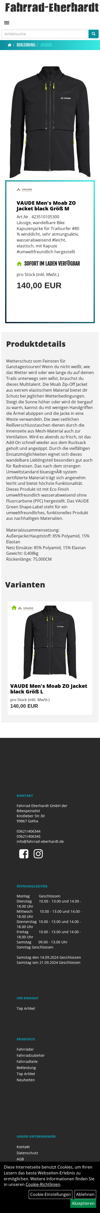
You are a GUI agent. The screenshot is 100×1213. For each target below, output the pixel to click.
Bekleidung (26, 44)
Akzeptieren (83, 1203)
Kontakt (23, 1146)
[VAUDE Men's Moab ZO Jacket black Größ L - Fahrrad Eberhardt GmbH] (50, 642)
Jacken (46, 44)
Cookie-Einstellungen (50, 1194)
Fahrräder (25, 1049)
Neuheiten (26, 1079)
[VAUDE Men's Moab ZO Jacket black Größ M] (50, 122)
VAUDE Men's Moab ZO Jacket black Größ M (46, 205)
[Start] (10, 44)
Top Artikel (26, 1008)
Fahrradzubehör (31, 1055)
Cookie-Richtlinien (43, 1184)
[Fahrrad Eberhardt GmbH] (52, 7)
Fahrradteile (27, 1061)
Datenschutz (27, 1152)
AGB (20, 1159)
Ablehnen (85, 1194)
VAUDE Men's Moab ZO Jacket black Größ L (48, 688)
